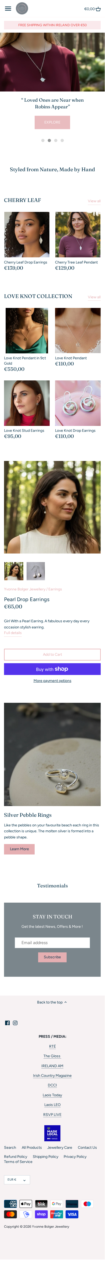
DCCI (52, 1085)
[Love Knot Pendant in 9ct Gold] (27, 330)
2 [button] (49, 140)
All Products (32, 1147)
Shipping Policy (45, 1156)
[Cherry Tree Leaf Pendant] (78, 234)
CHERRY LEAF (22, 200)
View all (94, 201)
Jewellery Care (59, 1147)
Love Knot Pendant (71, 358)
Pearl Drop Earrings (26, 599)
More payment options (52, 681)
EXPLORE (52, 122)
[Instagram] (15, 1022)
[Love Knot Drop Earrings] (78, 403)
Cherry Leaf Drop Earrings (25, 262)
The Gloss (52, 1056)
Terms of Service (18, 1161)
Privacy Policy (75, 1156)
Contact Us (87, 1147)
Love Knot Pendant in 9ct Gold (25, 361)
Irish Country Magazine (52, 1075)
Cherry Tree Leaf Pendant (76, 262)
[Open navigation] (8, 9)
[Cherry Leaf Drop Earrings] (27, 234)
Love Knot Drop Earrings (75, 430)
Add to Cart (52, 654)
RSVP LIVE (52, 1114)
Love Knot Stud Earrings (24, 430)
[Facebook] (7, 1022)
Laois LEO (52, 1104)
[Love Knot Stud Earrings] (27, 403)
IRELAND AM (52, 1066)
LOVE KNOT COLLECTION (38, 296)
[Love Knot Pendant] (78, 330)
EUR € (12, 1179)
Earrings (55, 589)
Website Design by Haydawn (20, 1231)
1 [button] (42, 140)
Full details (13, 633)
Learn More (19, 849)
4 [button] (62, 140)
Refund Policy (15, 1156)
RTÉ (52, 1046)
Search (10, 1147)
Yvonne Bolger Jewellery (24, 589)
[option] (52, 83)
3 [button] (55, 140)
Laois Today (52, 1095)
